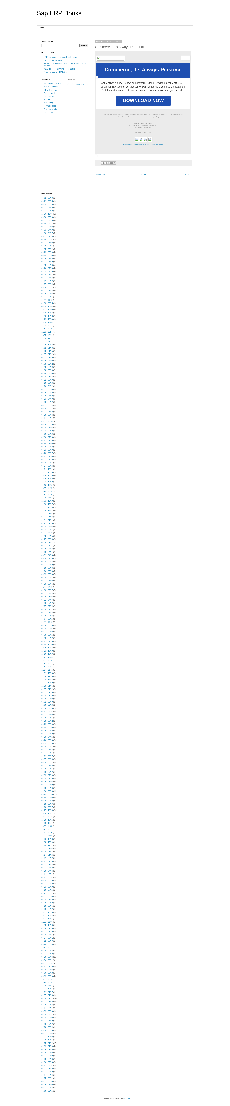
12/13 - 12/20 (47, 842)
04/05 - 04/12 (47, 731)
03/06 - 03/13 (47, 217)
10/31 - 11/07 (47, 919)
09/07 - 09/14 (47, 1088)
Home (41, 28)
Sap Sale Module (51, 87)
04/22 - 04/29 (47, 565)
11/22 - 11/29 (46, 833)
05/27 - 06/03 (47, 581)
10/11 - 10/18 (47, 817)
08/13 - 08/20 (47, 450)
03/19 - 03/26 (47, 383)
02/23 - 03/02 (47, 1065)
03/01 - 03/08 (47, 715)
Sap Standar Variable (53, 60)
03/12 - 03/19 (47, 380)
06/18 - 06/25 (47, 424)
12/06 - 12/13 (47, 839)
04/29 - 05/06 (47, 568)
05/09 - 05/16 (47, 880)
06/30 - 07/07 (47, 603)
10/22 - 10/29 (47, 482)
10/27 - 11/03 (47, 657)
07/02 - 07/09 (47, 431)
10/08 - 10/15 (47, 475)
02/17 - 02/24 (47, 593)
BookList (79, 84)
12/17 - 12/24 (47, 507)
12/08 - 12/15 (47, 676)
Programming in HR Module (56, 72)
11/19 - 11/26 (46, 495)
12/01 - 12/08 (47, 673)
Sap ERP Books (59, 13)
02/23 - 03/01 (47, 711)
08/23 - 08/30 (47, 794)
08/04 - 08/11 (47, 619)
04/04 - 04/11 (47, 874)
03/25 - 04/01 (47, 552)
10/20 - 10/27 (47, 654)
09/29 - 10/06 (47, 644)
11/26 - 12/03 (47, 498)
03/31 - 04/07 (47, 600)
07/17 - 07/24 (47, 278)
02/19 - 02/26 (47, 370)
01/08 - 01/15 (47, 351)
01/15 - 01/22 (47, 354)
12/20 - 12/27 (47, 845)
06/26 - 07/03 (47, 268)
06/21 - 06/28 (47, 766)
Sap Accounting (50, 93)
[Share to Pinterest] (114, 163)
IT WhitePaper (50, 106)
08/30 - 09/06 (47, 798)
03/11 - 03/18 (47, 546)
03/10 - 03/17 (47, 1014)
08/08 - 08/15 (47, 899)
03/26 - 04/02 (47, 386)
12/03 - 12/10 (47, 501)
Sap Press (48, 112)
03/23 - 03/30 (47, 1069)
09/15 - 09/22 (47, 638)
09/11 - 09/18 (47, 300)
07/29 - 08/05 (47, 584)
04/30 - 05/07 (47, 402)
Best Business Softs (52, 84)
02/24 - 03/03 (47, 597)
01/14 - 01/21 (47, 520)
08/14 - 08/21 (47, 287)
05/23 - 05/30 (47, 884)
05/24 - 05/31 (47, 753)
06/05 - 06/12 (47, 259)
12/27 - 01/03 (47, 848)
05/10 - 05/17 (47, 747)
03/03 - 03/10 (47, 1011)
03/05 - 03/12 (47, 376)
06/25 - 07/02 (47, 427)
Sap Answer (49, 96)
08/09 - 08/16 (47, 788)
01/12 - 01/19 (47, 692)
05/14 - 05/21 (47, 408)
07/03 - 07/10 (47, 208)
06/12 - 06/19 (47, 262)
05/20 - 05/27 (47, 577)
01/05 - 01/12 (47, 689)
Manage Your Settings (142, 144)
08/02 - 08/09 (47, 785)
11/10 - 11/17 (46, 663)
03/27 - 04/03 (47, 227)
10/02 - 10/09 (47, 310)
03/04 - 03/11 (47, 542)
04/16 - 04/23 (47, 396)
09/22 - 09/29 (47, 641)
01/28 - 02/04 (47, 526)
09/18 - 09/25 (47, 303)
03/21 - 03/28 (47, 868)
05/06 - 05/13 (47, 571)
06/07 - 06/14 (47, 759)
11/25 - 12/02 (47, 587)
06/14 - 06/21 (47, 762)
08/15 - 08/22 (47, 903)
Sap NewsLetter (50, 109)
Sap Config (48, 103)
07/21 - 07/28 (47, 612)
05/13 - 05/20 (47, 574)
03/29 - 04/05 (47, 727)
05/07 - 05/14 (47, 405)
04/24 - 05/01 (47, 239)
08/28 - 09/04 (47, 294)
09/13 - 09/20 (47, 804)
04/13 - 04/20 (47, 1072)
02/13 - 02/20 (47, 931)
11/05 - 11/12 (46, 488)
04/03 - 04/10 (47, 230)
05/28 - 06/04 (47, 415)
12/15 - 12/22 (47, 679)
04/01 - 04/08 (47, 555)
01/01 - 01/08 (47, 348)
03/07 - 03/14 (47, 864)
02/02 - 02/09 (47, 702)
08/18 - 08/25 (47, 625)
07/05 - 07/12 (47, 772)
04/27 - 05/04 (47, 1075)
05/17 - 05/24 (47, 750)
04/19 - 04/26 (47, 737)
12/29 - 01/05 (47, 686)
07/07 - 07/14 (47, 606)
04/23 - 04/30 (47, 399)
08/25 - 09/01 (47, 628)
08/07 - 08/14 (47, 284)
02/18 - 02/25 (47, 536)
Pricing (85, 84)
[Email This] (102, 163)
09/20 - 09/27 (47, 807)
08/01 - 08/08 (47, 896)
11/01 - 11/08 (46, 826)
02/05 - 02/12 (47, 364)
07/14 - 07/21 (47, 609)
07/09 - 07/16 (47, 434)
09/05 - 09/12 (47, 909)
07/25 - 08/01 (47, 893)
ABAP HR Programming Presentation (59, 69)
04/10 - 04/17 (47, 233)
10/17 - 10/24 (47, 915)
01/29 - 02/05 (47, 361)
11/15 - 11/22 (46, 829)
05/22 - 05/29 (47, 252)
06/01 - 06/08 (47, 1081)
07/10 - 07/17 (47, 275)
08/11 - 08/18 (47, 622)
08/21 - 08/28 (47, 211)
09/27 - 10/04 (47, 810)
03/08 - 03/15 (47, 718)
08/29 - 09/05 (47, 906)
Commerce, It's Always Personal (143, 69)
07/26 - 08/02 (47, 782)
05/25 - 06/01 (47, 1078)
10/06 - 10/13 (47, 648)
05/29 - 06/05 (47, 201)
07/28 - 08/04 (47, 616)
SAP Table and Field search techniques (60, 57)
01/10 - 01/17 (47, 852)
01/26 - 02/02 (47, 699)
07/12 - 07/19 (47, 775)
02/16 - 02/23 (47, 708)
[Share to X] (108, 163)
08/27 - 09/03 (47, 456)
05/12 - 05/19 (47, 1021)
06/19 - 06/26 (47, 204)
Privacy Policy (157, 144)
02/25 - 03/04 (47, 539)
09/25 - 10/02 (47, 306)
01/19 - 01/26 (47, 695)
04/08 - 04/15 (47, 558)
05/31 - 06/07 (47, 756)
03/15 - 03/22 (47, 721)
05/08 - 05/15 (47, 246)
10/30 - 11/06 (47, 214)
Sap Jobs (48, 100)
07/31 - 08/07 (47, 281)
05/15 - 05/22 (47, 249)
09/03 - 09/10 (47, 459)
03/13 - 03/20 (47, 220)
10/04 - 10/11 (47, 813)
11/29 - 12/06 (47, 836)
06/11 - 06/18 (47, 421)
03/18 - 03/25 (47, 549)
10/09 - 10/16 (47, 313)
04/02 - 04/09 (47, 389)
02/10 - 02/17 (47, 590)
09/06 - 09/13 (47, 801)
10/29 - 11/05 (47, 485)
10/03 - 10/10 (47, 912)
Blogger (126, 1098)
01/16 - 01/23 (47, 928)
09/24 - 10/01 (47, 469)
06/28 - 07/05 (47, 769)
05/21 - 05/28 (47, 412)
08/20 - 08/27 (47, 453)
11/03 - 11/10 (46, 660)
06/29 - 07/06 (47, 1084)
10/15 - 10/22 (47, 479)
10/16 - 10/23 (47, 316)
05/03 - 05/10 (47, 743)
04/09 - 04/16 (47, 392)
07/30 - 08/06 (47, 443)
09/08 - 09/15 (47, 635)
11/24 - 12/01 (47, 670)
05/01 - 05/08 (47, 198)
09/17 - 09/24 (47, 466)
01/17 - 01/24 (47, 855)
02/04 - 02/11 (47, 530)
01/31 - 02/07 (47, 858)
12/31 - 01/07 (47, 514)
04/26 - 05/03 (47, 740)
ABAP (71, 84)
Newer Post (101, 175)
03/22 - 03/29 (47, 724)
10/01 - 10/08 (47, 472)
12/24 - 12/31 (47, 511)
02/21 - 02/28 (47, 861)
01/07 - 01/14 (47, 517)
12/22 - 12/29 (47, 683)
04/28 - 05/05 (47, 1018)
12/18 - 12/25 (47, 345)
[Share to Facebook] (111, 163)
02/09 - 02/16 (47, 705)
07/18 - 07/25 (47, 890)
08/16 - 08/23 (47, 791)
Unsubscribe (128, 144)
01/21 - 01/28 (47, 523)
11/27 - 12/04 (47, 335)
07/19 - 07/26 (47, 778)
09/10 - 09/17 (47, 463)
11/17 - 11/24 (46, 667)
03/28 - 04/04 (47, 871)
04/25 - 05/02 (47, 877)
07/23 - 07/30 (47, 440)
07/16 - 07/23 (47, 437)
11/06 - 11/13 (46, 326)
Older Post (186, 175)
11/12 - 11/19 (46, 491)
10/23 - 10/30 (47, 319)
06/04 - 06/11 (47, 418)
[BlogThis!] (105, 163)
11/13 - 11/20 (46, 329)
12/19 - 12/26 (47, 925)
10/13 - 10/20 (47, 651)
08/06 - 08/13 (47, 447)
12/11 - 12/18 (47, 341)
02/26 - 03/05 (47, 373)
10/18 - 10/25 (47, 820)
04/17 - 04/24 (47, 236)
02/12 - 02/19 (47, 367)
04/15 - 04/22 (47, 562)
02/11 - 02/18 (47, 533)
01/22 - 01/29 (47, 357)
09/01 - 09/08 (47, 632)
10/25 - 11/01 (47, 823)
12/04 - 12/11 (47, 338)
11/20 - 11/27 (46, 332)
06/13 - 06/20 (47, 887)
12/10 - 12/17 (47, 504)
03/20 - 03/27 (47, 223)
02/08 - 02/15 (47, 1091)
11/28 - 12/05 (47, 922)
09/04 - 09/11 (47, 297)
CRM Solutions (50, 90)
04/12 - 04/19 (47, 734)
